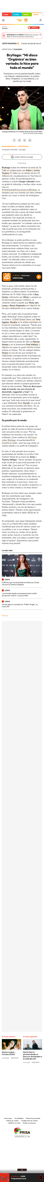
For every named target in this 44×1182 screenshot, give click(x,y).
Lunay (5, 305)
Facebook (14, 140)
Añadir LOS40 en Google (24, 157)
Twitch (31, 1071)
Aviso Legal (8, 1118)
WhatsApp (25, 140)
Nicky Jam (33, 302)
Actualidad (18, 49)
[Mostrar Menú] (3, 20)
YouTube (17, 1071)
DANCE (25, 14)
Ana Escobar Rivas (9, 146)
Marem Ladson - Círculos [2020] (9, 1053)
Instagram (8, 1071)
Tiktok (13, 1071)
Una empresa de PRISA (22, 1130)
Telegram (30, 140)
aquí (31, 509)
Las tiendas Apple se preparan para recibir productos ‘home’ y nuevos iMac (19, 594)
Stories (36, 1071)
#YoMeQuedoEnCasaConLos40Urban (19, 189)
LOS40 (6, 14)
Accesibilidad (18, 1118)
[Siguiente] (40, 43)
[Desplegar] (22, 1169)
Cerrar (40, 35)
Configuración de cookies (29, 1121)
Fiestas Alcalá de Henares (32, 43)
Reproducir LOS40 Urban (38, 276)
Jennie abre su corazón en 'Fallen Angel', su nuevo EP (20, 605)
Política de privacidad (33, 1118)
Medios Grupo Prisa (22, 1136)
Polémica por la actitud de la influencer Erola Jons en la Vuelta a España (20, 583)
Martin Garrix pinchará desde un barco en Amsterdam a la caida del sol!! (32, 1055)
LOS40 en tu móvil (14, 1123)
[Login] (41, 20)
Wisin (26, 297)
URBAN (35, 14)
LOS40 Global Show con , (21, 321)
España (5, 28)
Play (41, 1177)
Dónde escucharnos (29, 1123)
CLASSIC (16, 14)
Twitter (19, 140)
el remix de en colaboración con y (21, 170)
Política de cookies (12, 1121)
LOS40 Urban (7, 49)
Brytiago (5, 615)
